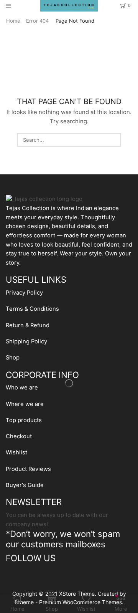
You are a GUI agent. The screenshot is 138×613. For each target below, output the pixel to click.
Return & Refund (27, 325)
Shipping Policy (26, 341)
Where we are (25, 404)
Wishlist (16, 452)
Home (13, 21)
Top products (24, 420)
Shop (13, 357)
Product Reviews (28, 469)
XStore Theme (77, 593)
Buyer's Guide (25, 485)
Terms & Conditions (32, 308)
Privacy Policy (24, 292)
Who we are (22, 387)
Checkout (19, 436)
